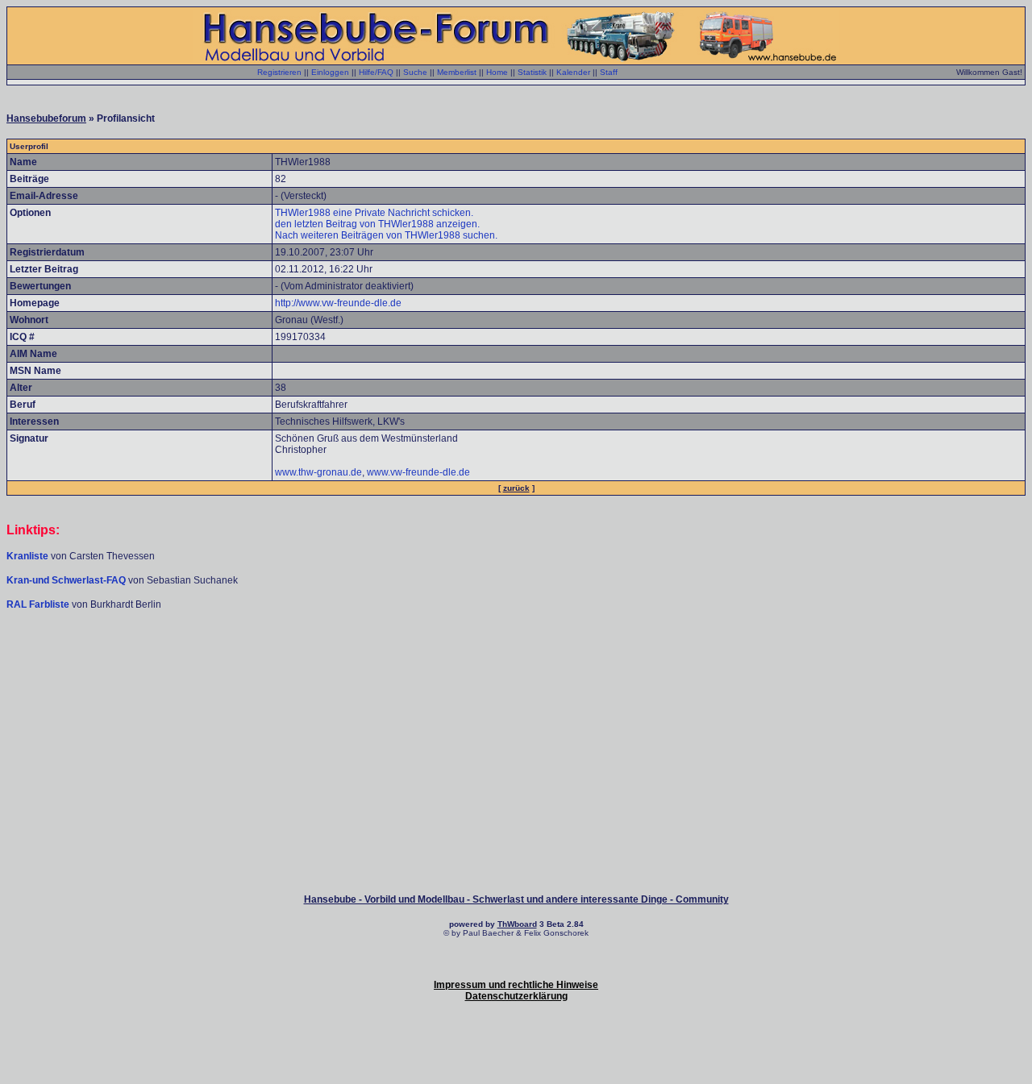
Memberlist (456, 72)
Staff (609, 72)
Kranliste (27, 556)
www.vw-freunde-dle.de (418, 472)
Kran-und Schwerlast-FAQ (67, 580)
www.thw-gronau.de (318, 472)
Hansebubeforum (46, 118)
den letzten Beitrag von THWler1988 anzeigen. (377, 224)
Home (497, 72)
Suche (415, 72)
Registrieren (279, 72)
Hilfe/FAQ (376, 72)
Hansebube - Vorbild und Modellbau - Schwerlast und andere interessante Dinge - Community (516, 899)
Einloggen (330, 72)
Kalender (573, 72)
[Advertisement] (516, 659)
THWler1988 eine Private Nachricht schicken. (374, 212)
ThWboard (517, 924)
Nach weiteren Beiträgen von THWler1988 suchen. (386, 235)
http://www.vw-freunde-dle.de (338, 303)
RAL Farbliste (39, 604)
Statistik (532, 72)
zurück (516, 488)
